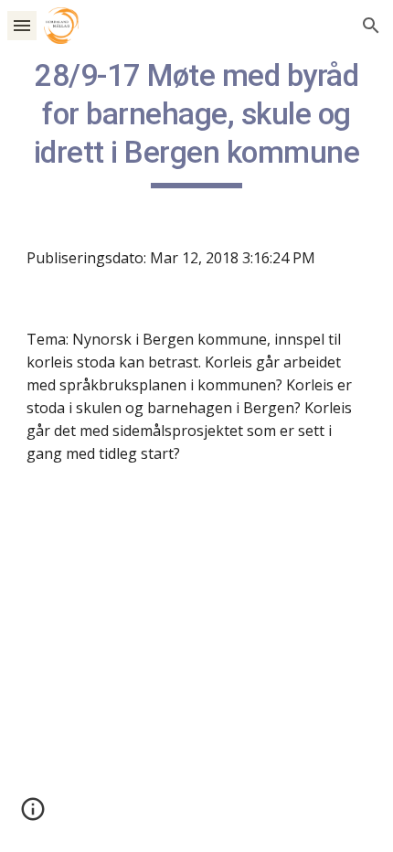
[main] (197, 122)
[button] (22, 25)
